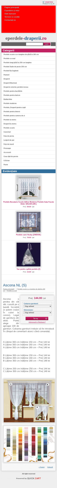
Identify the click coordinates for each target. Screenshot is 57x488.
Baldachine (8, 99)
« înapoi (42, 467)
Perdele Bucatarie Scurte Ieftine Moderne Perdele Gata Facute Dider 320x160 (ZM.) (28, 203)
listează (50, 467)
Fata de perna (9, 136)
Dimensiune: (28, 310)
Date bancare (10, 14)
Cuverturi (7, 132)
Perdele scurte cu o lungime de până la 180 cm (21, 54)
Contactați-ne (10, 20)
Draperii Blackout (10, 83)
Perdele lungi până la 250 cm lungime (18, 62)
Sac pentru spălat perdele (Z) (28, 269)
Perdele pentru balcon (12, 95)
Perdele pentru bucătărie (13, 91)
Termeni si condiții (12, 17)
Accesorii (7, 152)
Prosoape (7, 148)
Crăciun (7, 160)
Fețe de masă (9, 144)
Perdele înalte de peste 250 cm (15, 67)
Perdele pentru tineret (12, 111)
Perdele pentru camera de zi (14, 116)
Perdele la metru (10, 120)
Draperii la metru (10, 124)
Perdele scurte (9, 128)
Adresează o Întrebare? (37, 322)
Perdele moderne (10, 103)
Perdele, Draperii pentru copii (15, 107)
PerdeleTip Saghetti (11, 71)
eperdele (26, 38)
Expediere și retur (12, 10)
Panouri (6, 75)
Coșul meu (49, 2)
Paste (6, 165)
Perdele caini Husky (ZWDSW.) (28, 235)
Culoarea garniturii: (31, 304)
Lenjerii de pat (9, 140)
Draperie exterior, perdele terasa (16, 87)
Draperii (7, 79)
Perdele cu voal (9, 58)
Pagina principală (12, 7)
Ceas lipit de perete (11, 156)
